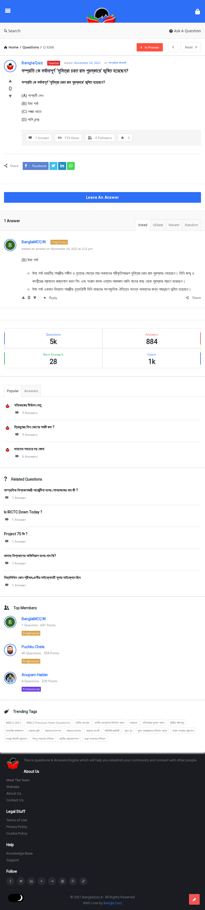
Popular (13, 391)
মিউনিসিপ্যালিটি (112, 731)
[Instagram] (62, 881)
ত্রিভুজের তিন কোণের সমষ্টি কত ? (34, 427)
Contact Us (14, 800)
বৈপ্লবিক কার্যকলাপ (14, 731)
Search (14, 30)
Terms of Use (16, 820)
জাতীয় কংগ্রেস (82, 723)
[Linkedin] (31, 881)
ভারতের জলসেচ (73, 731)
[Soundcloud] (52, 881)
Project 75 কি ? (15, 534)
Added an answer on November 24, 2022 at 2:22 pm (57, 249)
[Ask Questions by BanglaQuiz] (104, 11)
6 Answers (30, 456)
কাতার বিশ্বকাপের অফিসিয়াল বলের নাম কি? (30, 556)
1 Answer (19, 497)
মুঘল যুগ (128, 731)
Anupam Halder (35, 675)
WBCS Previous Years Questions (48, 723)
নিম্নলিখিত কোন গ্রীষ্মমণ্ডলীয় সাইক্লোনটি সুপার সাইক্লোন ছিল (42, 577)
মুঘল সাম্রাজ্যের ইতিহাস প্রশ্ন (152, 731)
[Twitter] (21, 881)
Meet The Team (18, 780)
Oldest (158, 225)
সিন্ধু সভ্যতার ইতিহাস (43, 739)
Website (12, 787)
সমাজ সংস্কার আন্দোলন (183, 731)
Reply (53, 297)
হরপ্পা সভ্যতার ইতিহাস (94, 739)
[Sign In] (197, 11)
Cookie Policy (16, 833)
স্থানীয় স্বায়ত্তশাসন (69, 739)
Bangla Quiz (113, 903)
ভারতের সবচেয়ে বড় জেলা (29, 449)
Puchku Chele (33, 647)
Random (191, 225)
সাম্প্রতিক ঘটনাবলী (117, 63)
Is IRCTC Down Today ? (23, 512)
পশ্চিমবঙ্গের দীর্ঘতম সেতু (27, 405)
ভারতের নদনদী (93, 731)
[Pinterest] (73, 881)
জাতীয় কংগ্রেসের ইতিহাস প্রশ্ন (109, 723)
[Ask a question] (194, 899)
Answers (31, 391)
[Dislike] (10, 96)
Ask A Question (187, 30)
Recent (174, 225)
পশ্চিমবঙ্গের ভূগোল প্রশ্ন (153, 723)
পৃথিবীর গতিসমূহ (177, 723)
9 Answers (30, 413)
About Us (13, 793)
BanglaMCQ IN (34, 619)
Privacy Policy (16, 827)
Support (12, 860)
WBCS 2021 (13, 723)
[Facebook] (10, 881)
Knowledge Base (19, 853)
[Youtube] (42, 881)
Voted (142, 225)
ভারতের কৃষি (34, 731)
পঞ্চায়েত (133, 723)
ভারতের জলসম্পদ (53, 731)
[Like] (10, 81)
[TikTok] (83, 881)
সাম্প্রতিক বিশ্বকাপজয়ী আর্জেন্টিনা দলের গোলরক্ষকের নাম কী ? (41, 490)
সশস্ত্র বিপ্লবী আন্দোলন (16, 739)
